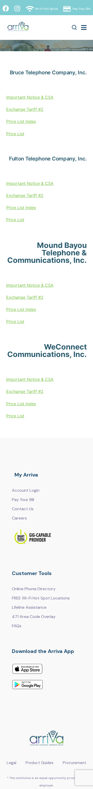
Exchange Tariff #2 (24, 109)
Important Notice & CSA (29, 97)
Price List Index (21, 121)
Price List (15, 133)
